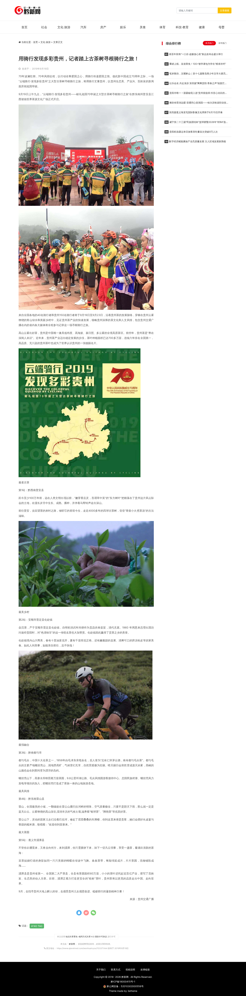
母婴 (222, 27)
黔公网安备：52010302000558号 (125, 986)
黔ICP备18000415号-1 (123, 981)
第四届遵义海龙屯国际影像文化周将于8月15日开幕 (194, 112)
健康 (202, 27)
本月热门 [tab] (209, 43)
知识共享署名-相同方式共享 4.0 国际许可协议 (86, 936)
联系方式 (115, 969)
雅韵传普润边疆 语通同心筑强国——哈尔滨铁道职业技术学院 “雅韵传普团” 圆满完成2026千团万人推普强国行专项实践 (197, 103)
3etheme (132, 990)
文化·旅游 (63, 27)
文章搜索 (224, 10)
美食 (143, 27)
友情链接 (145, 969)
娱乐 (123, 27)
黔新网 (72, 944)
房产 (103, 27)
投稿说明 (130, 969)
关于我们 (101, 969)
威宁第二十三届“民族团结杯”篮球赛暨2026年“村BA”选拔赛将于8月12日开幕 (196, 123)
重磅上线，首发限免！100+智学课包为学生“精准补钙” (195, 63)
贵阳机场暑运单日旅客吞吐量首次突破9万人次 (191, 131)
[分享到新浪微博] (86, 912)
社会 (44, 27)
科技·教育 (182, 27)
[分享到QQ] (79, 912)
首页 (24, 27)
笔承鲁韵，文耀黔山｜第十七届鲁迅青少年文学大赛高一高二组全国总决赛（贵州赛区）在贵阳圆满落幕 (196, 74)
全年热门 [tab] (222, 43)
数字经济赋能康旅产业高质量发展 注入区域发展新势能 (195, 141)
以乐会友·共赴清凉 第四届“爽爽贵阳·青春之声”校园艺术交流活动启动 (196, 84)
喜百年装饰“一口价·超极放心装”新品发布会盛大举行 (194, 54)
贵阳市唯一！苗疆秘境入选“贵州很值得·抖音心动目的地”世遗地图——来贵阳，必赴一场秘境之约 (196, 93)
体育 (162, 27)
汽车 (83, 27)
